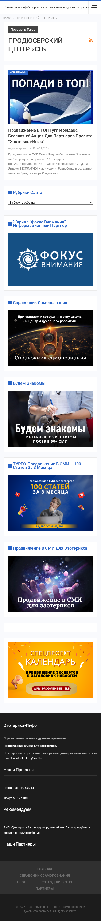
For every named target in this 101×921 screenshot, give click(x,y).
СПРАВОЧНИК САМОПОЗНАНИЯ (45, 875)
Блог (21, 882)
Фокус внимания (16, 798)
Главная (44, 869)
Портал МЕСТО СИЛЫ (19, 787)
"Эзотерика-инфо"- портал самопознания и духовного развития (49, 7)
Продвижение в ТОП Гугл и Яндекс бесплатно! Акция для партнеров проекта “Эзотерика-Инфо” (50, 136)
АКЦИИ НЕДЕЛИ (18, 72)
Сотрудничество (57, 882)
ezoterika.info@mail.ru (28, 758)
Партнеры (45, 889)
